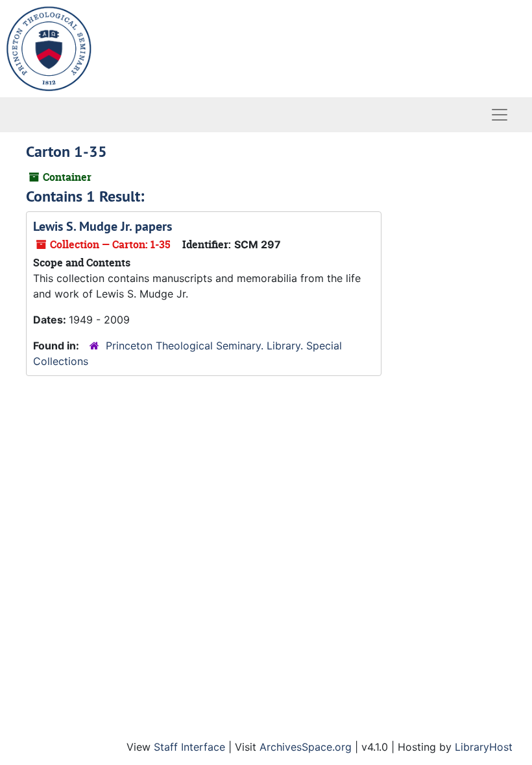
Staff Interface (189, 746)
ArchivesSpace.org (306, 746)
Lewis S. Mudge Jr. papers (102, 226)
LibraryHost (484, 746)
